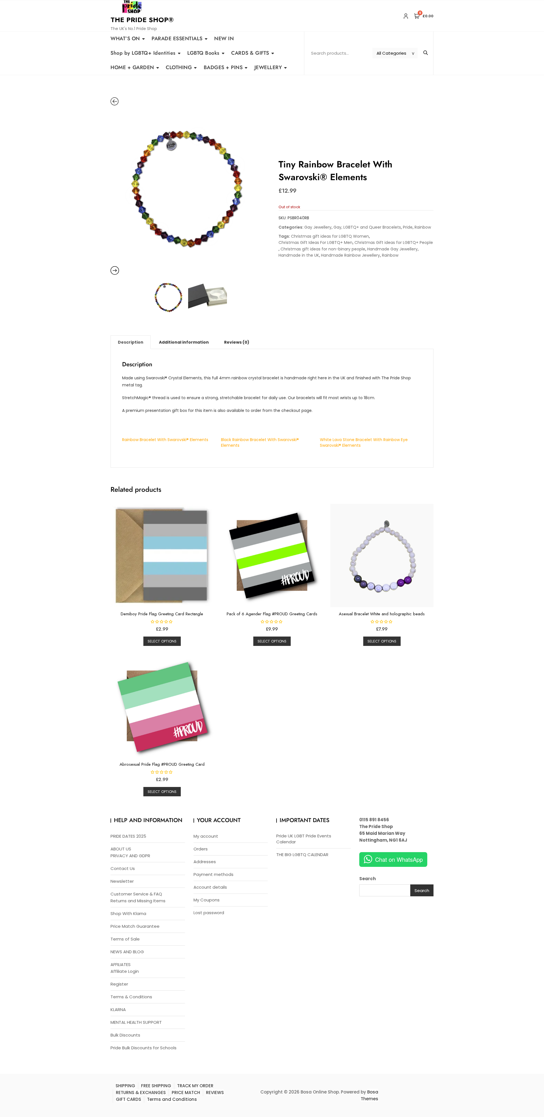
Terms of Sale (125, 939)
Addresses (205, 862)
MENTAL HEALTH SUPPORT (136, 1022)
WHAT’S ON (125, 38)
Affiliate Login (124, 971)
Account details (210, 887)
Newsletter (122, 881)
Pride (408, 227)
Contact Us (122, 868)
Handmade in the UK (299, 255)
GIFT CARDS (128, 1099)
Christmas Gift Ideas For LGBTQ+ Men (315, 242)
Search (367, 879)
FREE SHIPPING (156, 1086)
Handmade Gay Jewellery (392, 249)
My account (206, 836)
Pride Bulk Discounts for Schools (143, 1048)
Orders (201, 849)
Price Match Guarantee (135, 926)
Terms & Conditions (131, 997)
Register (119, 984)
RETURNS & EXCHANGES (141, 1092)
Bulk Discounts (125, 1035)
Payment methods (213, 874)
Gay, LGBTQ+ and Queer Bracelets (367, 227)
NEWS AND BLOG (127, 952)
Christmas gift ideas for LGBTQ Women (330, 236)
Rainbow (423, 227)
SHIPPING (125, 1086)
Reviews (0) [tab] (236, 342)
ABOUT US (120, 849)
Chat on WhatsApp (399, 859)
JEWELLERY (268, 67)
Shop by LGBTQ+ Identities (143, 53)
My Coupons (207, 900)
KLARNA (118, 1009)
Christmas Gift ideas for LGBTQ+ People (393, 242)
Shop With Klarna (128, 913)
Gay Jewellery (318, 227)
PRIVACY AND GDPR (130, 856)
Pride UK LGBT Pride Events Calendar (303, 839)
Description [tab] (130, 342)
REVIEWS (215, 1092)
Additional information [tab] (184, 342)
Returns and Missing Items (137, 901)
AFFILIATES (120, 964)
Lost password (209, 913)
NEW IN (224, 38)
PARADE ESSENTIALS (177, 38)
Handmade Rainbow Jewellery (350, 255)
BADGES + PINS (223, 67)
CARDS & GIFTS (250, 53)
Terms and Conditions (172, 1099)
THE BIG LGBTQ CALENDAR (302, 855)
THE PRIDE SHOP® (142, 20)
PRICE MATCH (186, 1092)
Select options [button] (162, 641)
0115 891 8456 (374, 820)
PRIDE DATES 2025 (128, 836)
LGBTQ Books (203, 53)
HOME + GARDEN (132, 67)
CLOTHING (179, 67)
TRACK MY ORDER (195, 1086)
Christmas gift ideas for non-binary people (322, 249)
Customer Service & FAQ (136, 894)
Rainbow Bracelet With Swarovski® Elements (165, 439)
